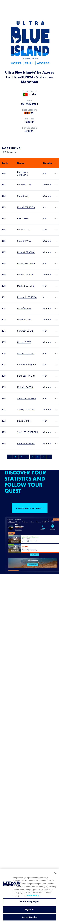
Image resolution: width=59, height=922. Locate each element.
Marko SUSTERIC (25, 286)
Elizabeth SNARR (25, 443)
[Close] (55, 873)
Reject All (29, 909)
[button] (10, 457)
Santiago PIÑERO (26, 376)
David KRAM (23, 230)
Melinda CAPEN (25, 387)
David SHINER (24, 421)
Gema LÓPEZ (24, 342)
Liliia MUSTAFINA (26, 252)
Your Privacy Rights (29, 901)
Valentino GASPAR (26, 398)
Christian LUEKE (25, 331)
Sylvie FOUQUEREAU (27, 432)
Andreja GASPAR (25, 410)
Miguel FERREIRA (26, 207)
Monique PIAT (24, 320)
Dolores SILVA (24, 185)
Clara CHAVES (24, 241)
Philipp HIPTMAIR (26, 263)
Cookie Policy (32, 895)
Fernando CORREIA (27, 297)
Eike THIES (22, 218)
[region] (29, 895)
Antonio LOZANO (25, 353)
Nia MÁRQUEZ (24, 308)
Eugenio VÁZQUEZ (26, 365)
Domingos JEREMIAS (22, 173)
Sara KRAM (22, 196)
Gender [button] (47, 163)
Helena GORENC (25, 275)
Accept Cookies (29, 917)
